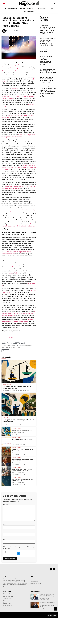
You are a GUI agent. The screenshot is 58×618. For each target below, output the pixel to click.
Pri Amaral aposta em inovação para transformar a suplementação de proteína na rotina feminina (46, 60)
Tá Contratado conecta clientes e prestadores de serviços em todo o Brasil (48, 70)
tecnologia (14, 88)
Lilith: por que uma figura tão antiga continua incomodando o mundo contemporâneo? (48, 79)
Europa (14, 267)
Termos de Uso (34, 581)
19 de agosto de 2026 (17, 484)
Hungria (10, 273)
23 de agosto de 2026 (17, 444)
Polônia (16, 273)
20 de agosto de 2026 (17, 474)
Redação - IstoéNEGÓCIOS (9, 390)
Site (4, 539)
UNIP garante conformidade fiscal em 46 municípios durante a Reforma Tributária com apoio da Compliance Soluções (47, 30)
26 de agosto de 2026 (21, 390)
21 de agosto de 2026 (17, 464)
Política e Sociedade (11, 8)
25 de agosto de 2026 (21, 424)
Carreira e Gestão (40, 8)
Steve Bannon (18, 69)
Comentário (6, 504)
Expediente (33, 586)
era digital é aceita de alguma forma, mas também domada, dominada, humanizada (19, 313)
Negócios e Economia (26, 8)
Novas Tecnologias (7, 605)
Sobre (32, 579)
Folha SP (10, 338)
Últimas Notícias (29, 11)
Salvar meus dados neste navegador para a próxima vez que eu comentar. (19, 547)
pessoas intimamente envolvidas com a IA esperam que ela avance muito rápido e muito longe (19, 167)
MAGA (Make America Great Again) (12, 71)
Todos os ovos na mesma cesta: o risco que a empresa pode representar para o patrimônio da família (48, 42)
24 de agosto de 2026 (17, 434)
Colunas (50, 8)
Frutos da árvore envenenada (45, 50)
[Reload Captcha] (18, 553)
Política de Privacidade (36, 583)
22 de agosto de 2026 (17, 454)
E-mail (5, 532)
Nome (5, 524)
